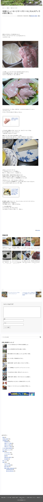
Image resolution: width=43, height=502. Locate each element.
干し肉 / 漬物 (9, 497)
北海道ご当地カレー (22, 497)
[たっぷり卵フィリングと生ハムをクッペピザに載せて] (26, 241)
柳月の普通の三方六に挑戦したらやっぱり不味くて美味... (19, 353)
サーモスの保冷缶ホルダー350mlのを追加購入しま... (18, 344)
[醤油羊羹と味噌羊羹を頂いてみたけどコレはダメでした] (35, 255)
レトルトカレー (7, 454)
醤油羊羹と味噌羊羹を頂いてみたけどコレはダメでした (35, 262)
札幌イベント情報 (8, 443)
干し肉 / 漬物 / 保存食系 (7, 448)
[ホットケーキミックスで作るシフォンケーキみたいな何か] (35, 241)
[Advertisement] (21, 25)
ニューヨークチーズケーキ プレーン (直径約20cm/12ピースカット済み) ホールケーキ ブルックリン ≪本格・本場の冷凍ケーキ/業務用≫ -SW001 (14, 192)
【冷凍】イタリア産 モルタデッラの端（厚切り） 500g (14, 119)
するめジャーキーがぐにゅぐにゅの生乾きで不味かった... (19, 386)
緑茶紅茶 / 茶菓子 (34, 15)
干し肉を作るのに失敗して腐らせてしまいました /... (18, 372)
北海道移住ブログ (9, 2)
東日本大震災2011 (9, 471)
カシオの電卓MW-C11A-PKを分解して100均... (17, 349)
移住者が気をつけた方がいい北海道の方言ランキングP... (19, 381)
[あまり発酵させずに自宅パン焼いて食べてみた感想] (26, 255)
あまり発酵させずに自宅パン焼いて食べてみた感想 (26, 262)
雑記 (3, 462)
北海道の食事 (3, 497)
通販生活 (38, 497)
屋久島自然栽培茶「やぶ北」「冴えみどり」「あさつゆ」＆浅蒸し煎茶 (7, 262)
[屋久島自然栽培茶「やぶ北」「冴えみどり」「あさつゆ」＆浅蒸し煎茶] (6, 255)
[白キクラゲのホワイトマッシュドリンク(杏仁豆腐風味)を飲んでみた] (16, 255)
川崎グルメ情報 (7, 465)
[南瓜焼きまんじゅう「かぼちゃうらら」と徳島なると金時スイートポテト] (6, 241)
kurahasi (38, 230)
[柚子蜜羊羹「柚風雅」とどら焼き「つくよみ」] (16, 241)
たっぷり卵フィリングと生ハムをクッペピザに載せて (26, 249)
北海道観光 (6, 441)
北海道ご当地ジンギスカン (31, 497)
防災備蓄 (6, 459)
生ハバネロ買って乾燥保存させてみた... (16, 358)
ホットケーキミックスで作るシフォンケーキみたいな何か (35, 249)
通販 (3, 451)
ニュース (6, 463)
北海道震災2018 (9, 469)
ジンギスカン (7, 452)
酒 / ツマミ (5, 460)
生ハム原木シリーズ (7, 449)
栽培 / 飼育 (6, 466)
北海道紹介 (5, 440)
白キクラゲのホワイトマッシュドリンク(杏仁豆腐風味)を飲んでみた (16, 262)
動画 (3, 437)
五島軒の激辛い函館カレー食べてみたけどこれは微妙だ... (19, 376)
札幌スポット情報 (8, 446)
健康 (5, 455)
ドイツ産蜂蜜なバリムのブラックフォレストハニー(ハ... (19, 367)
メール (4, 322)
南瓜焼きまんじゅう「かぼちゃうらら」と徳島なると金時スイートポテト (7, 249)
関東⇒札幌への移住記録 (9, 468)
